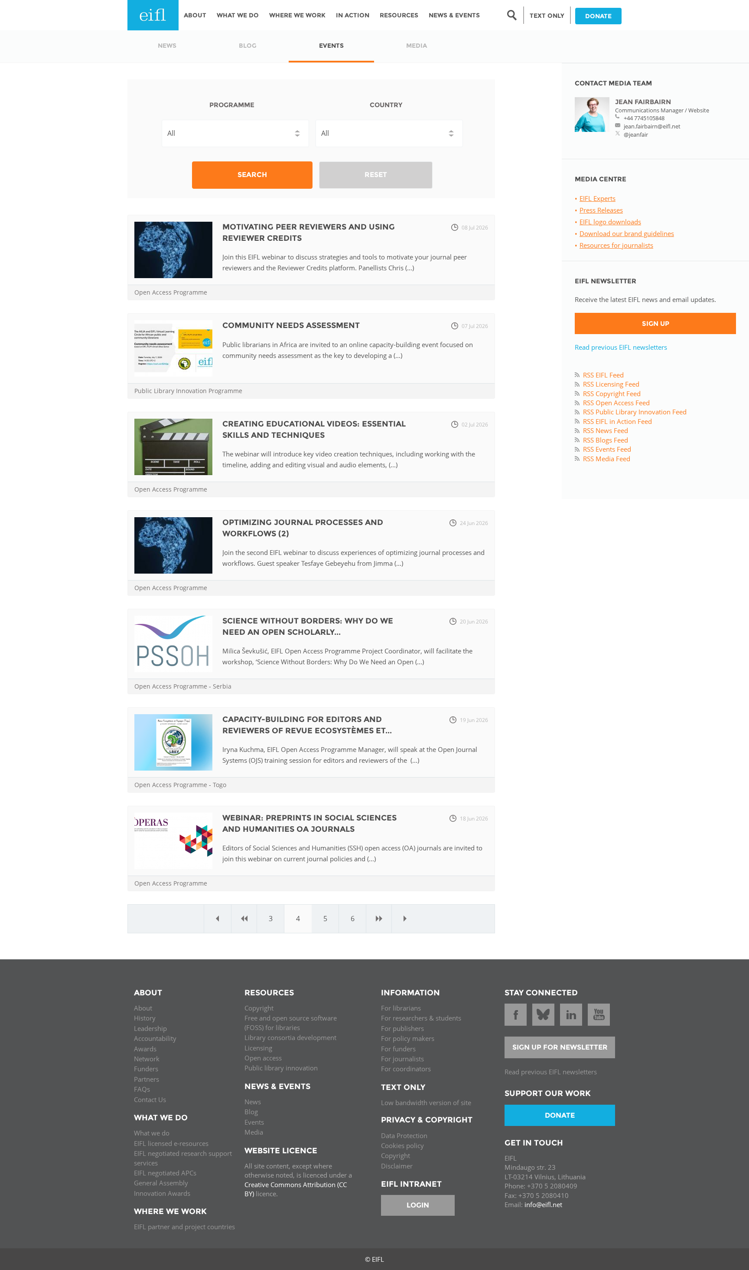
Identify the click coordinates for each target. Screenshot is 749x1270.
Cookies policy (402, 1145)
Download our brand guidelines (627, 233)
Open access (263, 1057)
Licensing (258, 1048)
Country (386, 105)
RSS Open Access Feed (616, 402)
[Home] (153, 15)
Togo (219, 785)
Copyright (259, 1008)
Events (254, 1122)
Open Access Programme (170, 292)
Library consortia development (290, 1037)
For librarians (401, 1008)
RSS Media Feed (606, 458)
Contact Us (150, 1099)
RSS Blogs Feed (605, 440)
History (145, 1018)
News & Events (454, 15)
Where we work (297, 15)
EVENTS (331, 45)
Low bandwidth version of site (426, 1102)
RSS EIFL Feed (603, 375)
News (252, 1101)
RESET (376, 175)
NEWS (167, 45)
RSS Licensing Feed (611, 384)
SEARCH (252, 175)
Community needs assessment (291, 325)
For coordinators (406, 1068)
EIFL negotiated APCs (165, 1172)
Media (253, 1132)
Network (147, 1058)
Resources (399, 15)
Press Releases (601, 210)
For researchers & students (421, 1018)
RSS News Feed (605, 430)
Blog (251, 1111)
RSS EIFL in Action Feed (617, 421)
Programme (231, 105)
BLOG (248, 45)
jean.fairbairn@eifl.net (652, 126)
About (195, 15)
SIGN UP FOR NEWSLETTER (560, 1047)
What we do (151, 1133)
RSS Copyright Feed (612, 393)
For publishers (402, 1028)
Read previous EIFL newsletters (621, 347)
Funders (146, 1068)
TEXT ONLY (547, 16)
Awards (145, 1048)
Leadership (150, 1028)
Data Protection (404, 1135)
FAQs (142, 1089)
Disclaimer (397, 1166)
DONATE (598, 16)
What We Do (238, 15)
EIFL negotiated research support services (183, 1158)
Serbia (222, 686)
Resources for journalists (616, 245)
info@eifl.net (543, 1204)
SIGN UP (655, 323)
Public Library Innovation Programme (188, 391)
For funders (398, 1048)
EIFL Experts (597, 198)
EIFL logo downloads (610, 221)
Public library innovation (281, 1067)
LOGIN (418, 1205)
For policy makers (407, 1038)
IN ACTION (352, 15)
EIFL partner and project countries (184, 1226)
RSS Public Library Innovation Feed (635, 411)
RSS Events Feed (607, 449)
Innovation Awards (162, 1193)
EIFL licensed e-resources (171, 1143)
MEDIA (416, 45)
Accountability (155, 1038)
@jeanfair (636, 134)
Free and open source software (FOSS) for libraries (290, 1022)
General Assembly (161, 1182)
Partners (146, 1079)
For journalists (402, 1058)
